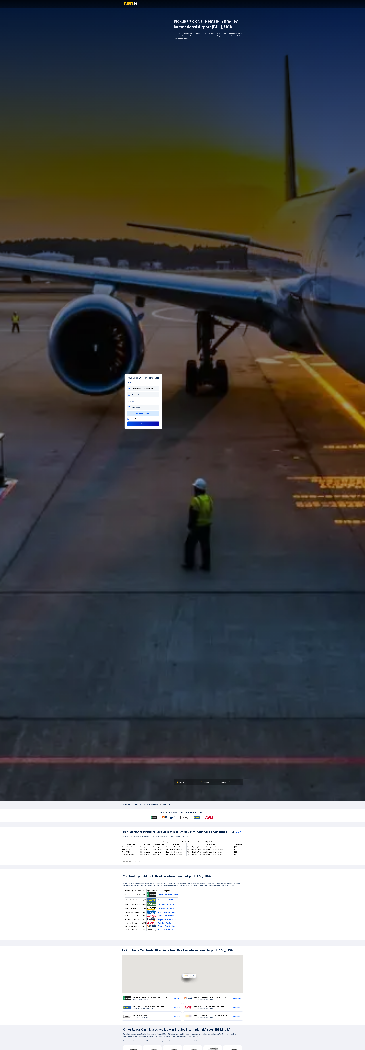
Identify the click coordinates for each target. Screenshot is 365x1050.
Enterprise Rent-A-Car (168, 895)
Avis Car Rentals (165, 923)
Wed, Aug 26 (135, 407)
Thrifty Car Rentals (166, 912)
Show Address (176, 998)
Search (143, 424)
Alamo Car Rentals (166, 900)
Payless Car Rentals (167, 919)
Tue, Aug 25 (135, 395)
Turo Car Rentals (165, 929)
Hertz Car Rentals (166, 908)
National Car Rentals (167, 904)
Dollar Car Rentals (166, 916)
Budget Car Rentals (166, 926)
